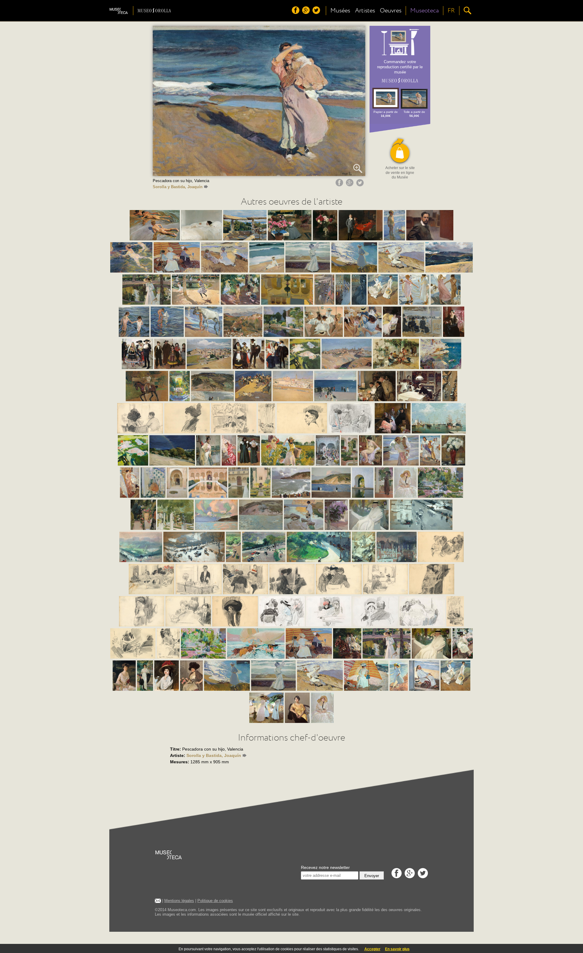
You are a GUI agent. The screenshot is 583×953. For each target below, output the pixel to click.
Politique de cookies (215, 900)
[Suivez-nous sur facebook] (296, 12)
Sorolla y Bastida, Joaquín (178, 187)
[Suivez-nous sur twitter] (317, 12)
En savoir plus (397, 949)
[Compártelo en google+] (350, 184)
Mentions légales (179, 900)
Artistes (365, 10)
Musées (340, 10)
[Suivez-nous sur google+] (306, 12)
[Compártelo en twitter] (360, 184)
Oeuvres (390, 10)
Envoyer (371, 875)
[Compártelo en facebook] (340, 184)
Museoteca (424, 10)
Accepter (372, 949)
